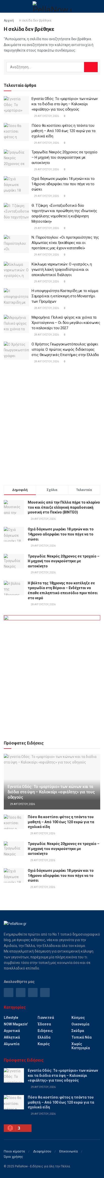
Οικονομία (80, 1024)
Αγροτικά (12, 1031)
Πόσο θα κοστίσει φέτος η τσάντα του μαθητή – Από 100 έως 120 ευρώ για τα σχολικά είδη (63, 130)
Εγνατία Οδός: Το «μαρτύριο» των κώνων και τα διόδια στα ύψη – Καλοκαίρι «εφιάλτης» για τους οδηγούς (65, 104)
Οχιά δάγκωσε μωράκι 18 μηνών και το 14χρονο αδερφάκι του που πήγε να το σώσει (63, 184)
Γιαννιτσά (46, 1018)
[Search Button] (98, 6)
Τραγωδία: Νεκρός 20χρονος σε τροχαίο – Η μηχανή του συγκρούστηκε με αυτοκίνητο (64, 157)
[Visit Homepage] (52, 6)
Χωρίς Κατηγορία (80, 1046)
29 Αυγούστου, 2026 (46, 116)
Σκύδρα (77, 1031)
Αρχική (9, 20)
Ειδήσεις (45, 1031)
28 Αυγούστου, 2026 (46, 308)
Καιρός (44, 1044)
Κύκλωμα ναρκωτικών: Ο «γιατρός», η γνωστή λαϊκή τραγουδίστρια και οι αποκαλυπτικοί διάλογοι (62, 269)
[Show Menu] (6, 6)
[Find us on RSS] (33, 992)
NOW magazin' (16, 1024)
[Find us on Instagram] (20, 992)
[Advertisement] (52, 425)
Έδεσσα (44, 1024)
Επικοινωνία (68, 1151)
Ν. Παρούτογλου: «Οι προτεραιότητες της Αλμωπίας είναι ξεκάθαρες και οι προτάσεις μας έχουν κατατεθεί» (65, 242)
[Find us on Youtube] (45, 992)
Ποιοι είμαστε (14, 1151)
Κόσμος (78, 1018)
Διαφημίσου (42, 1151)
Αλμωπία (11, 1044)
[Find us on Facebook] (8, 992)
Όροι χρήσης (13, 1157)
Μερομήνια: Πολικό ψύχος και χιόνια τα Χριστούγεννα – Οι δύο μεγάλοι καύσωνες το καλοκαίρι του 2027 (66, 322)
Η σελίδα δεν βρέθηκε (35, 20)
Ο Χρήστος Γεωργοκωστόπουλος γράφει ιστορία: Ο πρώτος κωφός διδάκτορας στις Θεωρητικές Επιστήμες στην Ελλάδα (65, 349)
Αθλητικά (12, 1037)
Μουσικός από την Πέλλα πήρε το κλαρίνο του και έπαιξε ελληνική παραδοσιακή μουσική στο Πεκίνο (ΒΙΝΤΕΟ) (64, 507)
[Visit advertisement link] (52, 673)
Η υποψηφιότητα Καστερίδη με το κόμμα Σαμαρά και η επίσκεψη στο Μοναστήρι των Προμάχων (65, 296)
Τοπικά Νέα (81, 1037)
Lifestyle (11, 1018)
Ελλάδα (44, 1037)
